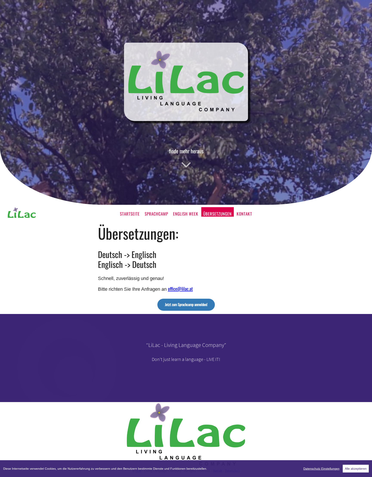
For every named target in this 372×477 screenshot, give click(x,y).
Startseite (130, 214)
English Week (185, 214)
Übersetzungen (217, 214)
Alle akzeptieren (356, 468)
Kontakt (244, 214)
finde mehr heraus (186, 151)
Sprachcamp (156, 214)
